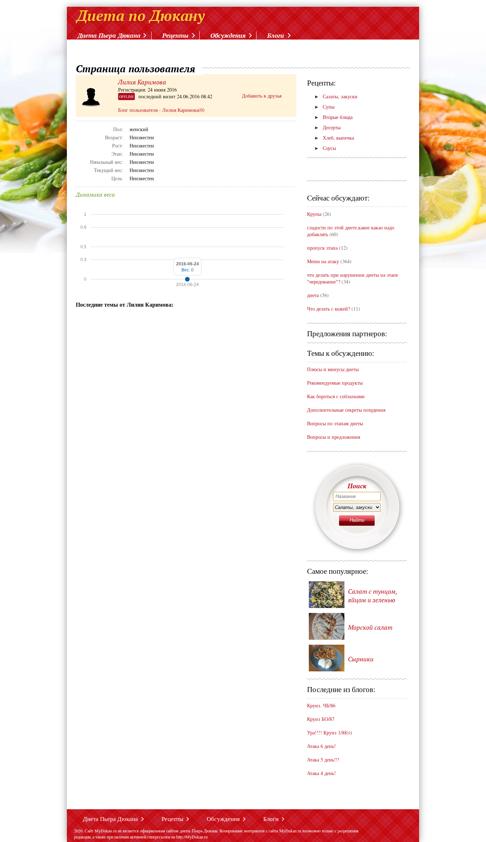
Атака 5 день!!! (323, 759)
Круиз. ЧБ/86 (321, 705)
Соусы (325, 148)
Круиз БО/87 (320, 719)
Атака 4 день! (321, 773)
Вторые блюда (333, 117)
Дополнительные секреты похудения (346, 409)
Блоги (275, 35)
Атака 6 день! (321, 746)
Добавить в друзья (261, 95)
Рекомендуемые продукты (335, 382)
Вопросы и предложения (333, 436)
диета (313, 295)
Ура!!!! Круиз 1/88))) (329, 732)
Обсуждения (227, 35)
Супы (324, 106)
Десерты (327, 127)
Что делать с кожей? (328, 308)
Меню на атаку (323, 261)
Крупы (314, 213)
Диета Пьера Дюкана (109, 35)
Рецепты (175, 35)
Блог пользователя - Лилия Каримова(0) (161, 109)
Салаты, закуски (336, 96)
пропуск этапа (322, 247)
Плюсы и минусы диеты (333, 369)
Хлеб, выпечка (334, 137)
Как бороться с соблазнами (336, 396)
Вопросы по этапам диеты (335, 423)
